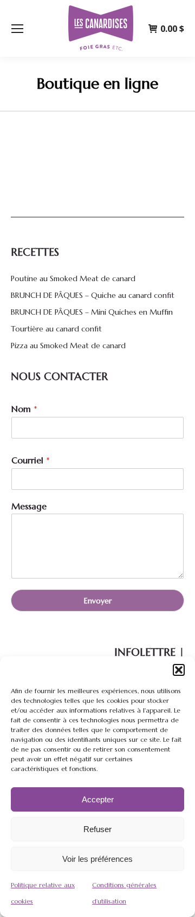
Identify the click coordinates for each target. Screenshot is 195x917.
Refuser (97, 829)
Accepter (98, 799)
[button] (178, 670)
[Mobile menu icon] (17, 28)
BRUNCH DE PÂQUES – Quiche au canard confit (92, 295)
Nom (24, 408)
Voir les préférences (97, 858)
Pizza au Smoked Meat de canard (68, 345)
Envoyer (98, 601)
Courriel (30, 460)
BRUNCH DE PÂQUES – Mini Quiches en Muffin (92, 312)
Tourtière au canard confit (56, 329)
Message (29, 506)
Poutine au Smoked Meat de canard (73, 278)
